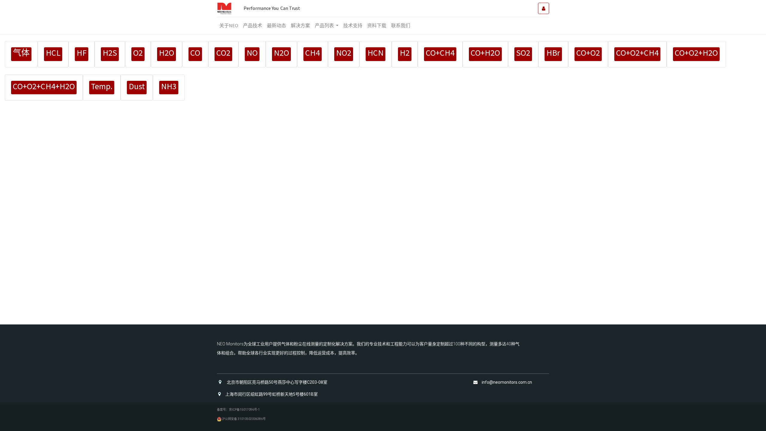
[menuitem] (229, 25)
